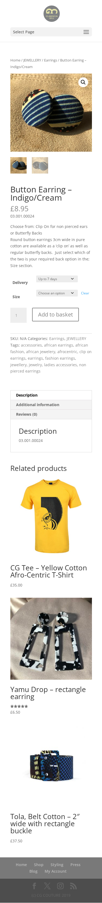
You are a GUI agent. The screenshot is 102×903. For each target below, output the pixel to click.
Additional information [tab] (37, 404)
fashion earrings (60, 358)
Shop (39, 864)
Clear (85, 293)
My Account (56, 871)
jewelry (35, 364)
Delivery (20, 282)
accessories (31, 345)
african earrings (58, 345)
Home (15, 60)
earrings (35, 358)
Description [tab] (27, 395)
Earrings (50, 60)
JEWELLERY (32, 60)
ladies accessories (60, 364)
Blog (33, 871)
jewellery (18, 364)
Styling (57, 864)
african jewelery (40, 351)
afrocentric (67, 351)
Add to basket (55, 314)
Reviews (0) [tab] (26, 414)
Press (75, 864)
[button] (83, 82)
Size (16, 296)
